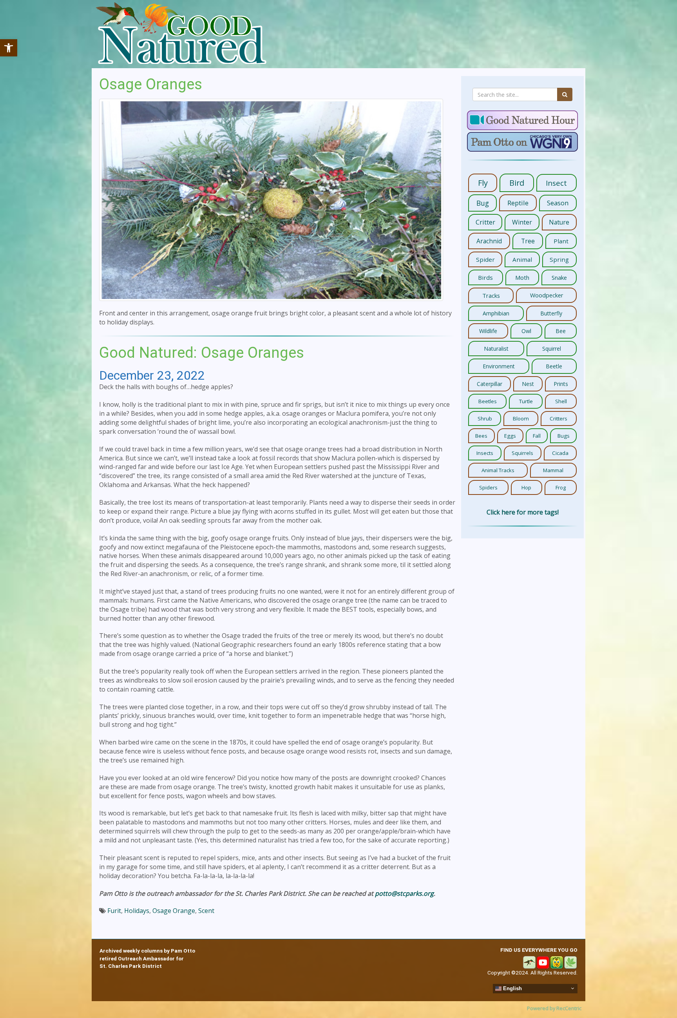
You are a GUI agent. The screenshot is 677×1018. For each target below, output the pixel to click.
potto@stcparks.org (404, 893)
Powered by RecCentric (554, 1008)
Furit (114, 910)
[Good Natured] (181, 34)
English (511, 988)
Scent (206, 910)
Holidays (136, 910)
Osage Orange (173, 910)
